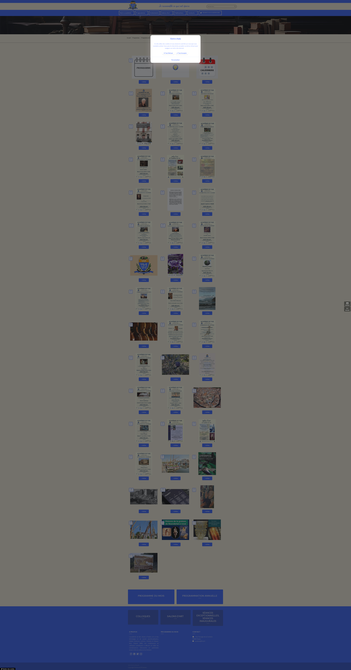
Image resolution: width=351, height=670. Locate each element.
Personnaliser (175, 60)
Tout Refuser (169, 53)
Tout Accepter (182, 53)
